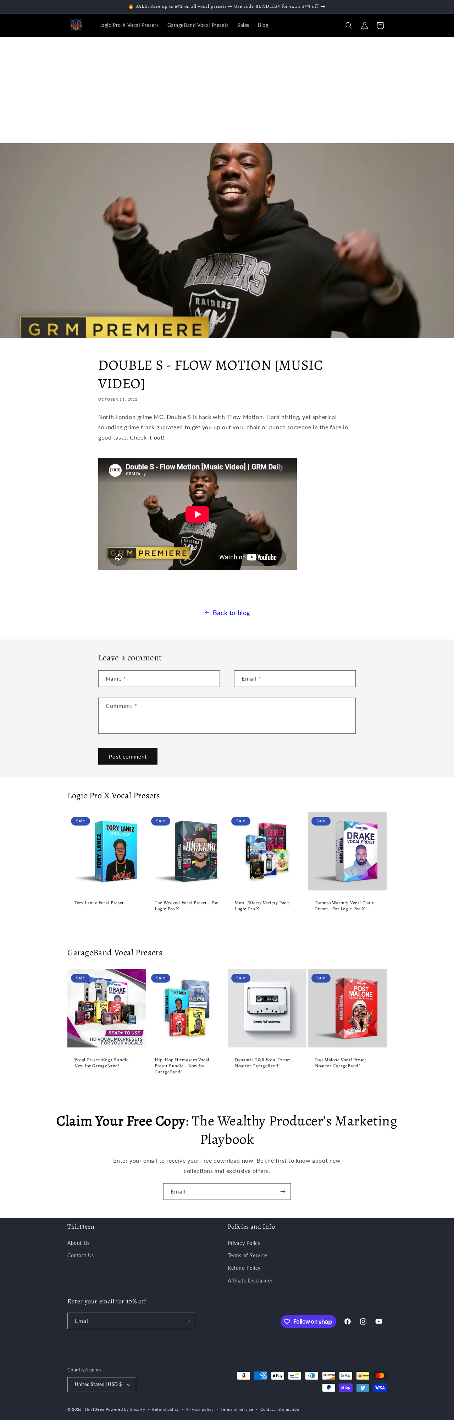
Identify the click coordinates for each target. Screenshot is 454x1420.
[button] (349, 25)
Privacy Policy (244, 1243)
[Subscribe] (282, 1191)
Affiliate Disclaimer (250, 1281)
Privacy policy (200, 1409)
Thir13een (94, 1409)
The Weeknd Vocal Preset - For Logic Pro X (186, 906)
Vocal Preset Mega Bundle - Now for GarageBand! (103, 1063)
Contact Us (80, 1255)
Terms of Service (247, 1255)
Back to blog (231, 612)
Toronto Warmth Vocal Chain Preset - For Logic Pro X (345, 906)
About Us (78, 1243)
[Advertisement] (227, 90)
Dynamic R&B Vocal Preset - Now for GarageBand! (264, 1063)
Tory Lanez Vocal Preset (99, 903)
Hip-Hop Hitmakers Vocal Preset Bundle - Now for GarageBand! (182, 1066)
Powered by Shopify (125, 1409)
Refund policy (165, 1409)
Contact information (279, 1409)
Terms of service (237, 1409)
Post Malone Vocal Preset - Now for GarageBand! (342, 1063)
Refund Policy (244, 1268)
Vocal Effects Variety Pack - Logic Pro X (263, 906)
